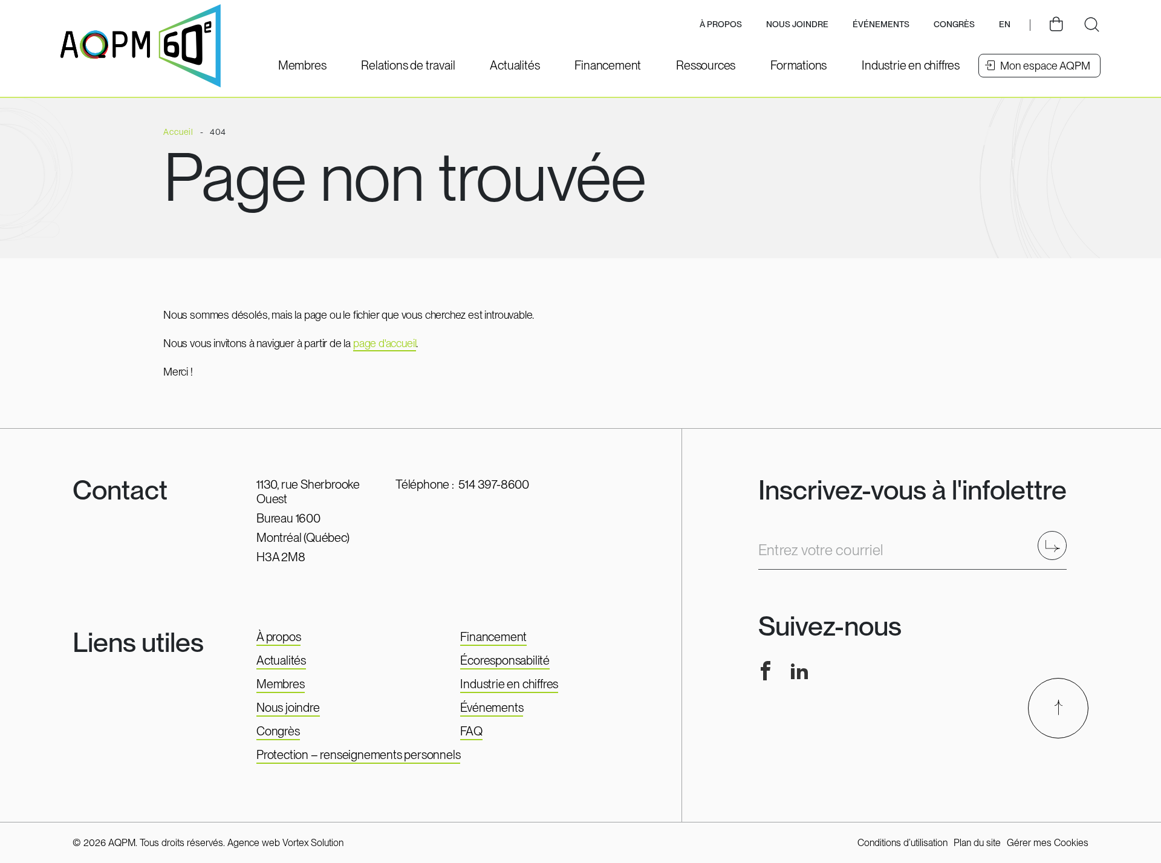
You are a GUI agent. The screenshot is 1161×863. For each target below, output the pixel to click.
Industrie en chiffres (509, 684)
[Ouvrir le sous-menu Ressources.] (705, 65)
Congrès (278, 731)
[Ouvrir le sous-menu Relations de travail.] (408, 65)
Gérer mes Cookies (1047, 842)
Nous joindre (797, 24)
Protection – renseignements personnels (358, 754)
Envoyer (1056, 545)
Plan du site (977, 842)
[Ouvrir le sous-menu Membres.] (302, 65)
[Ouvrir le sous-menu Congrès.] (954, 25)
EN (1004, 24)
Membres (280, 684)
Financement (493, 637)
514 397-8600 (493, 484)
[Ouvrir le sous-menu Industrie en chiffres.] (911, 65)
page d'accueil (384, 343)
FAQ (471, 731)
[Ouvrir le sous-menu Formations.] (798, 65)
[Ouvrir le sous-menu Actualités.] (514, 65)
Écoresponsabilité (505, 660)
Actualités (281, 660)
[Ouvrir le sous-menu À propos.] (721, 25)
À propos (278, 637)
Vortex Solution (312, 842)
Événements (881, 24)
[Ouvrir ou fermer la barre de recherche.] (1091, 25)
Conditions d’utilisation (902, 842)
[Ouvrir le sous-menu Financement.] (607, 65)
